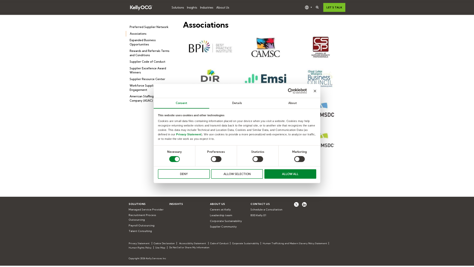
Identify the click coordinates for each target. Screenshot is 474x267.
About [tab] (292, 103)
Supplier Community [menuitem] (223, 226)
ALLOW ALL (290, 174)
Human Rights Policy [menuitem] (140, 247)
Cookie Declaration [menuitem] (164, 243)
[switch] (216, 159)
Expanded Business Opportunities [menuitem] (143, 42)
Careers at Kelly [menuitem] (220, 209)
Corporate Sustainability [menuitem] (226, 221)
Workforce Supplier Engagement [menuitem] (143, 88)
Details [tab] (237, 103)
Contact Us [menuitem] (260, 204)
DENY (184, 174)
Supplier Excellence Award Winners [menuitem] (148, 70)
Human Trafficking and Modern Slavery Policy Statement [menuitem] (295, 243)
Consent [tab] (181, 103)
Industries (206, 7)
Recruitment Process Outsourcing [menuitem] (143, 217)
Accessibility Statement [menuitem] (192, 243)
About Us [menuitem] (217, 204)
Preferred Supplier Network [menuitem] (149, 27)
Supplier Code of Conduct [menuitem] (147, 61)
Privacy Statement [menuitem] (139, 243)
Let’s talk (334, 7)
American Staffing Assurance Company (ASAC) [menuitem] (149, 98)
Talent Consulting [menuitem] (140, 231)
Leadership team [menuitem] (221, 215)
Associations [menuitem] (138, 33)
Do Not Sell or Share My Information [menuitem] (189, 247)
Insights (192, 7)
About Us (222, 7)
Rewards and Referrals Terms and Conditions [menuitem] (149, 53)
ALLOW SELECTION (237, 174)
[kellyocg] (296, 204)
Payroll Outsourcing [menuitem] (142, 225)
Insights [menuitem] (176, 204)
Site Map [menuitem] (160, 247)
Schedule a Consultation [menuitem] (267, 209)
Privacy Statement (188, 134)
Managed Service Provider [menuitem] (146, 209)
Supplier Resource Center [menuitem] (147, 79)
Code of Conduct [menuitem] (219, 243)
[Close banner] (315, 91)
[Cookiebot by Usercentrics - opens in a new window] (290, 91)
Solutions (177, 7)
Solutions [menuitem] (137, 204)
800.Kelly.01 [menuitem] (258, 215)
